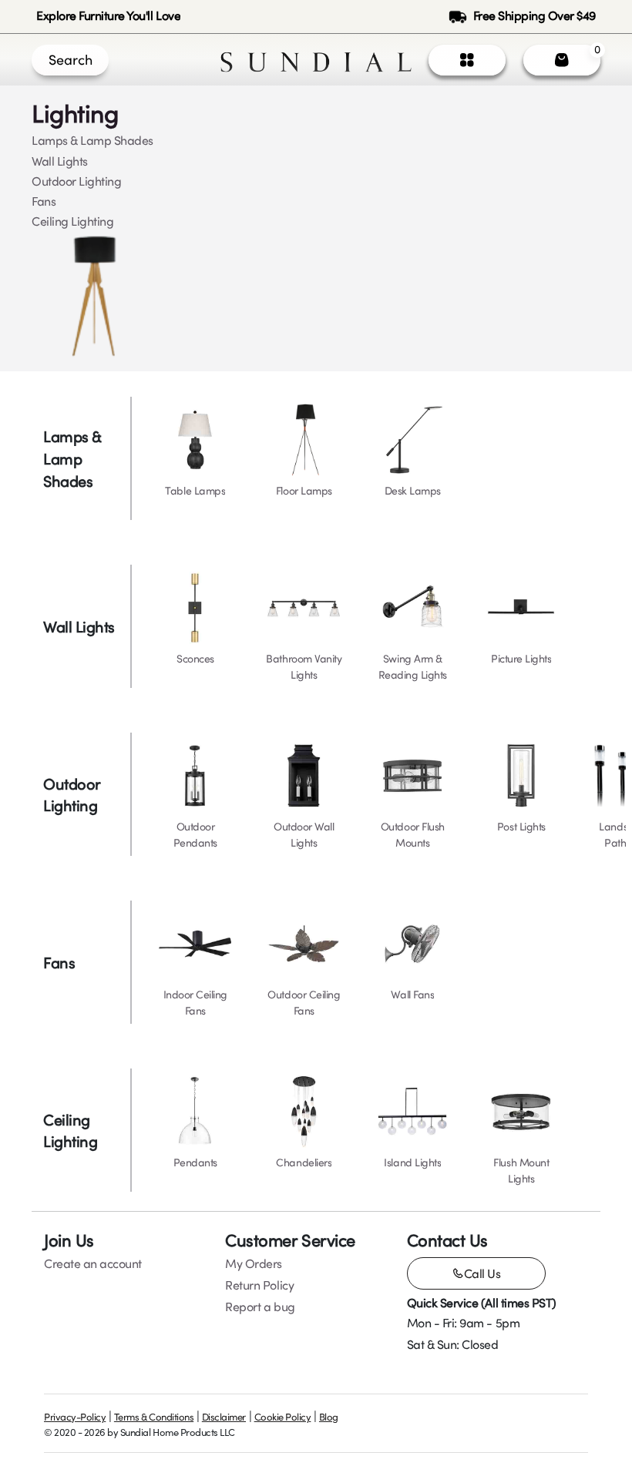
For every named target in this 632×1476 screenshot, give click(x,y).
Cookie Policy (282, 1417)
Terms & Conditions (153, 1417)
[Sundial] (316, 59)
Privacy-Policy (75, 1417)
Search (70, 59)
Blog (328, 1417)
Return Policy (259, 1284)
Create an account (93, 1263)
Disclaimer (224, 1417)
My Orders (253, 1263)
